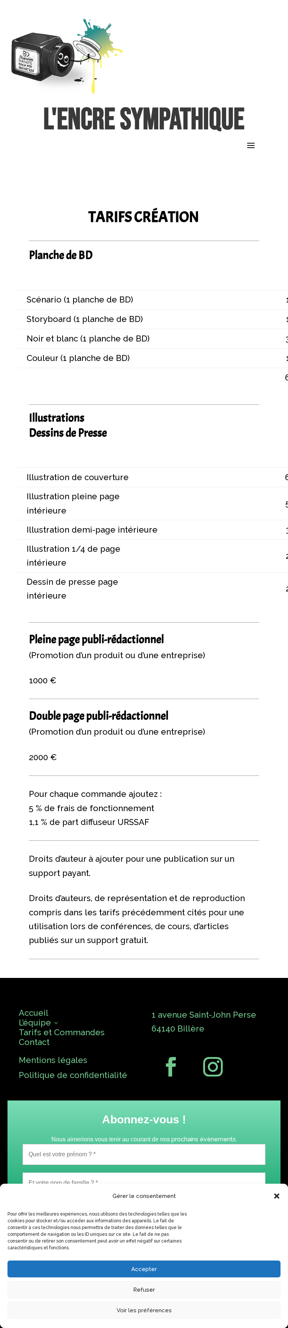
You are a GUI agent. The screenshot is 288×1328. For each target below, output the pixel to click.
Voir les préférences (144, 1310)
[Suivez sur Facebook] (171, 1066)
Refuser (144, 1289)
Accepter (144, 1269)
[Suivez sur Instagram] (213, 1066)
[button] (276, 1196)
